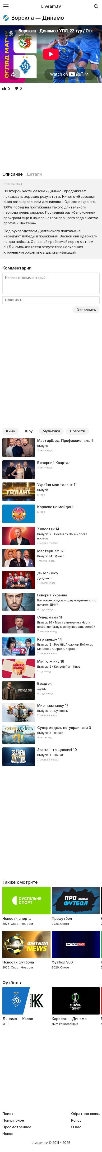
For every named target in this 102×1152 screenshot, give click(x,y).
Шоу (29, 431)
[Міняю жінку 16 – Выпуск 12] (51, 668)
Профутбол (62, 918)
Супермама (47, 617)
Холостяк (46, 529)
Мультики (51, 431)
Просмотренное (16, 1127)
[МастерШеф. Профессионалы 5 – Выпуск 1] (51, 447)
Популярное (13, 1120)
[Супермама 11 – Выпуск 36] (51, 624)
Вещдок (44, 683)
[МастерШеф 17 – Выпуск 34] (51, 558)
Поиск (7, 1114)
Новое (7, 1134)
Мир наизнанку (50, 705)
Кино (10, 431)
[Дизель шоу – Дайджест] (51, 580)
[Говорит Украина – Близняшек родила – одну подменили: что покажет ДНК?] (51, 602)
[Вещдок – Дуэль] (51, 690)
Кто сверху (47, 639)
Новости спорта (16, 918)
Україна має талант (55, 484)
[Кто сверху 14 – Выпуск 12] (51, 646)
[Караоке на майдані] (51, 514)
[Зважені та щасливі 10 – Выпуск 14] (51, 756)
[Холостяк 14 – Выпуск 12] (51, 536)
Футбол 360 (62, 962)
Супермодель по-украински (62, 727)
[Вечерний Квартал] (51, 469)
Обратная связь (85, 1114)
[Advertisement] (51, 131)
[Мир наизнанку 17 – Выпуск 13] (51, 712)
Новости (77, 431)
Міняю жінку (48, 661)
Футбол (10, 982)
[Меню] (6, 6)
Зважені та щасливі (54, 749)
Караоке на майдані (55, 507)
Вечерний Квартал (53, 462)
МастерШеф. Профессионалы (63, 440)
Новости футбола (18, 962)
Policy (76, 1120)
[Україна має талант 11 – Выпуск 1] (51, 491)
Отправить (86, 309)
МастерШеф (48, 551)
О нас (76, 1127)
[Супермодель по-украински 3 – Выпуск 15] (51, 734)
